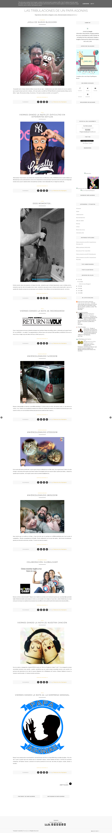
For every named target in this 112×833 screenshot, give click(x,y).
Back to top (94, 831)
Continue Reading (42, 97)
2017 (79, 290)
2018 (79, 288)
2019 (79, 286)
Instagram (87, 96)
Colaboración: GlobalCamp (42, 562)
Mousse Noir (87, 328)
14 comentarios (25, 549)
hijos (42, 201)
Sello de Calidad (80, 220)
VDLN (42, 112)
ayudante (42, 19)
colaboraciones (42, 559)
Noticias (78, 223)
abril (80, 281)
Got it (92, 3)
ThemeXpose (26, 830)
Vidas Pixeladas (82, 327)
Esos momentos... (42, 203)
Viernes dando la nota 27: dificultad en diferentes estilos (42, 116)
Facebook (80, 90)
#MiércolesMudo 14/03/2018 (42, 356)
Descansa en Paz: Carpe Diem (83, 250)
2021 (79, 279)
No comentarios (25, 482)
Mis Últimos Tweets (87, 143)
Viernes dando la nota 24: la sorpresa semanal (42, 695)
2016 (79, 293)
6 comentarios (25, 419)
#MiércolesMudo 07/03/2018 (42, 432)
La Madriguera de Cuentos (84, 339)
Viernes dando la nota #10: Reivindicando (86, 254)
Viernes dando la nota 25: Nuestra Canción (42, 623)
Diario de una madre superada (85, 301)
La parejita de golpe (83, 312)
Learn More (86, 3)
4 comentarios (25, 190)
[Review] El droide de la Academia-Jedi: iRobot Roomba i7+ (89, 315)
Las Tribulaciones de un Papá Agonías (59, 101)
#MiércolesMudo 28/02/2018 (42, 495)
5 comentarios (25, 772)
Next (14, 57)
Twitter (87, 90)
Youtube (95, 90)
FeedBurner (93, 131)
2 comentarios (25, 101)
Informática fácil (80, 232)
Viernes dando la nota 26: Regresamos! (42, 311)
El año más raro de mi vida (84, 302)
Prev (1, 417)
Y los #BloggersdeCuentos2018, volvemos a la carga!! (90, 342)
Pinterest (80, 96)
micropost (78, 208)
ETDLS (77, 226)
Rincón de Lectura (80, 229)
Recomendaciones (80, 217)
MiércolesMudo (42, 353)
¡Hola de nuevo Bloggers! (42, 22)
